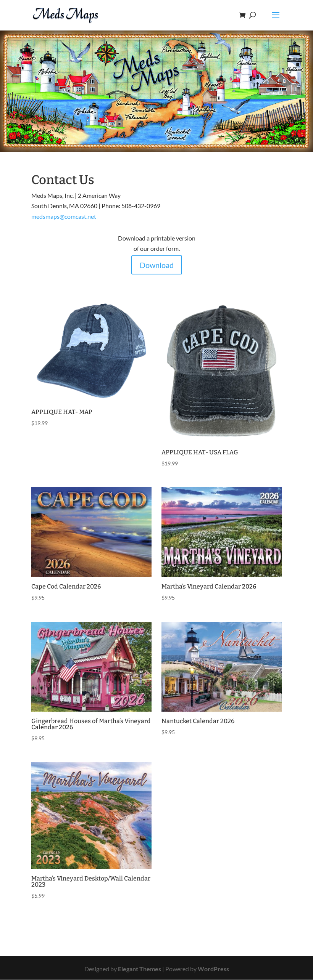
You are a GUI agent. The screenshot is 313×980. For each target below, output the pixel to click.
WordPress (213, 968)
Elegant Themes (139, 968)
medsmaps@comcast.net (63, 216)
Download (157, 264)
